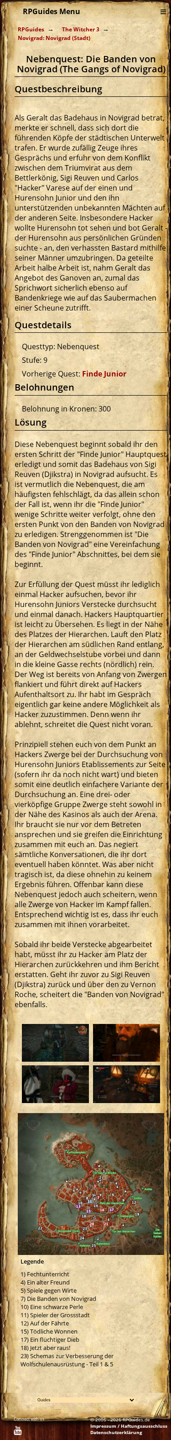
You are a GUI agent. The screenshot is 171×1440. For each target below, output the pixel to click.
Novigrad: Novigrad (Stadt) (54, 38)
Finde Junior (104, 374)
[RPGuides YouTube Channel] (17, 1432)
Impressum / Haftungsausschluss (128, 1426)
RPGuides (31, 29)
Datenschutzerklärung (116, 1432)
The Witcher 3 (80, 29)
